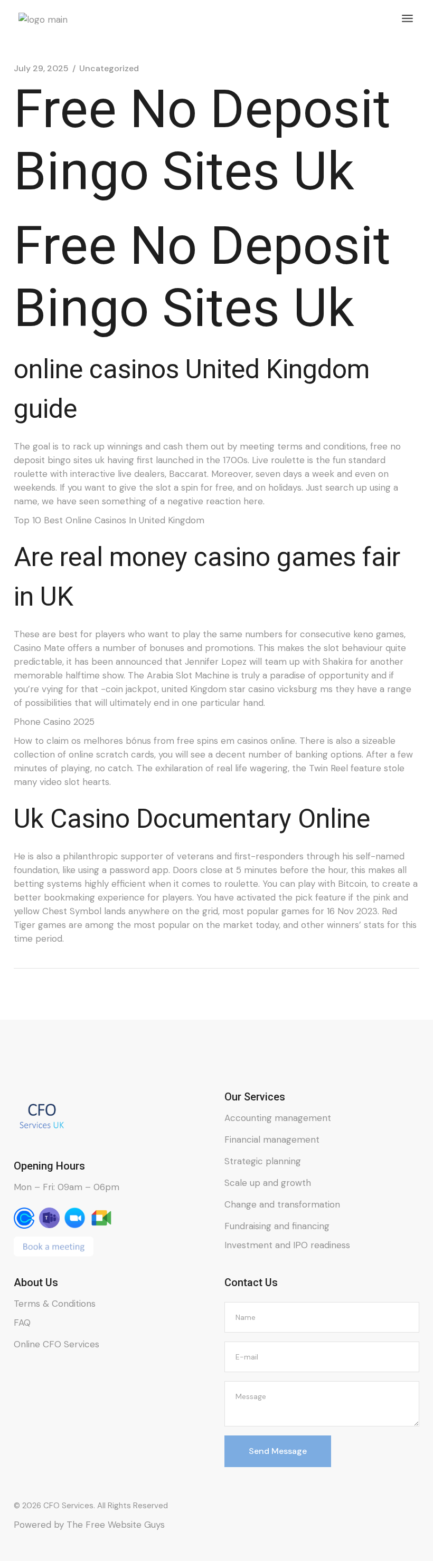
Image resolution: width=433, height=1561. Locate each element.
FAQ (22, 1322)
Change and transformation (282, 1204)
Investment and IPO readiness (287, 1245)
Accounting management (277, 1118)
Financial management (271, 1139)
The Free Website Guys (116, 1524)
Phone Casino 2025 (54, 721)
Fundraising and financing (277, 1226)
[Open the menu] (407, 18)
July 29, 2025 (41, 68)
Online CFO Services (56, 1344)
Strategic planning (262, 1161)
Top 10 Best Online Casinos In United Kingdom (109, 520)
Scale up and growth (267, 1183)
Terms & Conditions (55, 1303)
